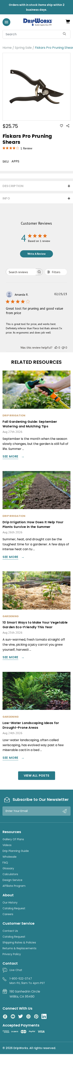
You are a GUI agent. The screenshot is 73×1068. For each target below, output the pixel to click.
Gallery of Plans (13, 839)
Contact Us (10, 931)
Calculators (10, 874)
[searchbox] (21, 272)
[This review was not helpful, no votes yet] (63, 347)
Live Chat (16, 970)
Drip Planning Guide (16, 851)
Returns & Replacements (19, 948)
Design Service (12, 880)
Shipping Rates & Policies (19, 942)
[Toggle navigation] (6, 22)
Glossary (8, 868)
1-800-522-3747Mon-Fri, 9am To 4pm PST (27, 981)
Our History (10, 902)
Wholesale (10, 857)
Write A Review (36, 254)
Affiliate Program (14, 886)
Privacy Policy (12, 954)
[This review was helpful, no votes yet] (56, 347)
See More (10, 457)
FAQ (5, 862)
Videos (7, 845)
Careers (8, 914)
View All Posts (36, 775)
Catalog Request (14, 908)
